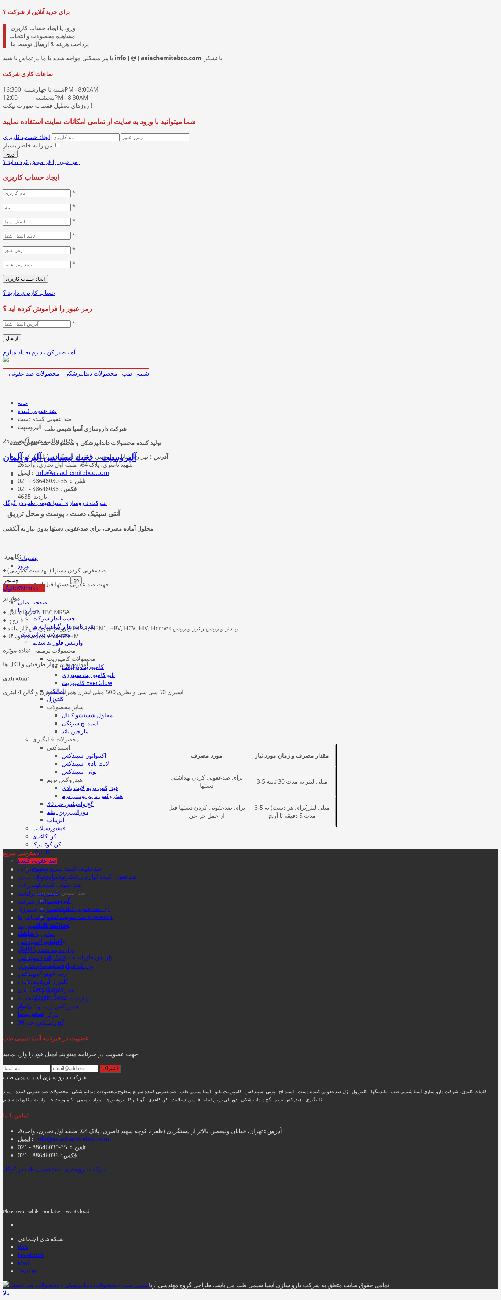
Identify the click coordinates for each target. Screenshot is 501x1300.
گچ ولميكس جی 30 (70, 804)
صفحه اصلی (32, 602)
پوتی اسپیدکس (79, 772)
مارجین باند (75, 731)
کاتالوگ (41, 852)
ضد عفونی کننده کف (57, 884)
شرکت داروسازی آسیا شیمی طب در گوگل (55, 503)
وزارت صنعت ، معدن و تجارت (54, 998)
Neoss (21, 588)
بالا (6, 1293)
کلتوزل (55, 699)
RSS (23, 1247)
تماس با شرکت (36, 934)
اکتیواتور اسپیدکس (84, 755)
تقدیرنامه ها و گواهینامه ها (49, 917)
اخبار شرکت (33, 885)
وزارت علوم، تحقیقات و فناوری (56, 966)
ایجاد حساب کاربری (26, 137)
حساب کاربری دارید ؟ (29, 293)
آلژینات (55, 820)
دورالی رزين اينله (67, 812)
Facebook (31, 1255)
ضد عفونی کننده (37, 861)
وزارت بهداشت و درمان (46, 950)
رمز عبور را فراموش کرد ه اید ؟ (42, 162)
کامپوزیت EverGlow (87, 683)
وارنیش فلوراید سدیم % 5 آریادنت (72, 957)
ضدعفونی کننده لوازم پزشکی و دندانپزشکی (84, 876)
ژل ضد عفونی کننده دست (78, 909)
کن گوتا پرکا (46, 844)
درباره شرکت (34, 869)
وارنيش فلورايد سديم (57, 642)
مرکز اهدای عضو (38, 1014)
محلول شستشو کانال (87, 715)
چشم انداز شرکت (53, 618)
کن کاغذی (44, 836)
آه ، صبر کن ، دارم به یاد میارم (39, 352)
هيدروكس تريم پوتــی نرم (92, 796)
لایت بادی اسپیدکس (85, 763)
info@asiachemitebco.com (72, 473)
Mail (23, 1263)
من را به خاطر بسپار (27, 145)
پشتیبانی (28, 558)
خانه (23, 403)
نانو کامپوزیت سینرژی (88, 675)
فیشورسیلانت (49, 828)
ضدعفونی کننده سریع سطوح (67, 868)
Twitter (27, 1271)
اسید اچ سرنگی (80, 723)
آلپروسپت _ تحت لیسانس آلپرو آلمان (69, 457)
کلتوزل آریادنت (50, 981)
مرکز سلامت (34, 982)
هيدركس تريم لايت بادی (90, 788)
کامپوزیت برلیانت (39, 893)
